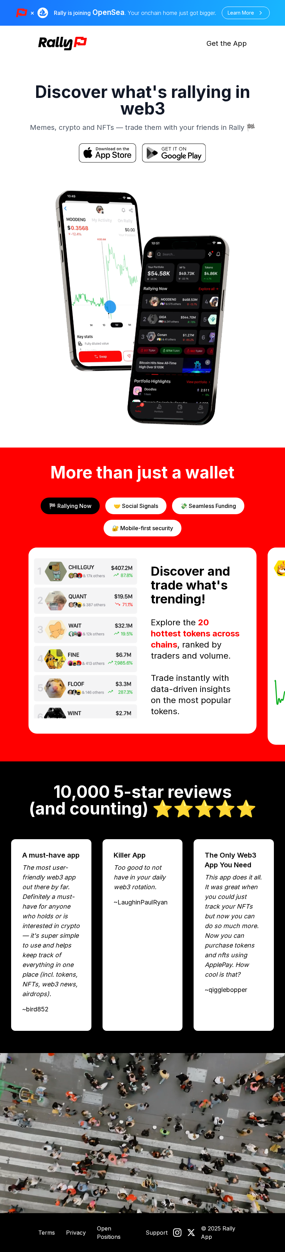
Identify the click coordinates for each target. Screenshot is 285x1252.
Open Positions (109, 1232)
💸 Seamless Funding (208, 505)
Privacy (76, 1232)
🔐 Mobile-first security (142, 528)
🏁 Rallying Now (70, 505)
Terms (46, 1232)
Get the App (226, 43)
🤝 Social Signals (136, 505)
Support (157, 1232)
